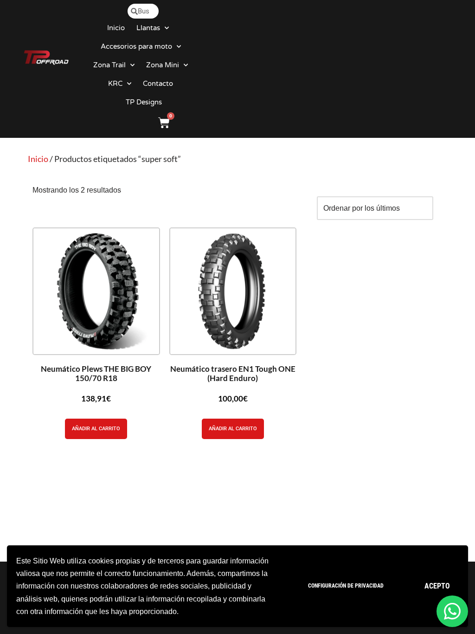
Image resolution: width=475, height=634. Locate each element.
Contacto (158, 83)
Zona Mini (162, 65)
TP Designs (144, 102)
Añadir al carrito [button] (96, 429)
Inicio (116, 28)
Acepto (437, 586)
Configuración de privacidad (346, 585)
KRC (115, 83)
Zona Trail (109, 65)
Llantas (148, 28)
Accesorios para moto (136, 46)
